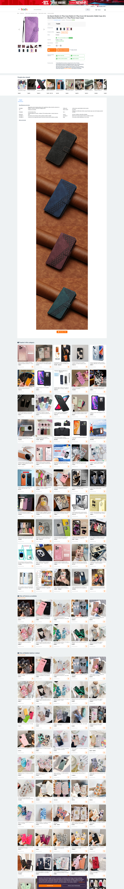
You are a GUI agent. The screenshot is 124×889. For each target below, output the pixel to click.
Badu (18, 13)
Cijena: (49, 23)
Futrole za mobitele (51, 13)
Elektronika (22, 13)
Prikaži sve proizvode (21, 597)
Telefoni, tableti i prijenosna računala (31, 13)
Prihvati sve (50, 885)
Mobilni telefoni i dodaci (42, 13)
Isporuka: (49, 39)
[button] (19, 9)
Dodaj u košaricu (63, 50)
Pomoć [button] (92, 6)
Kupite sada (52, 50)
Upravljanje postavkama (74, 885)
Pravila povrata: (50, 63)
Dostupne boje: (50, 27)
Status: (48, 34)
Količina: (49, 45)
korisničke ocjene (57, 20)
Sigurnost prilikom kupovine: (50, 55)
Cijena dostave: (50, 42)
